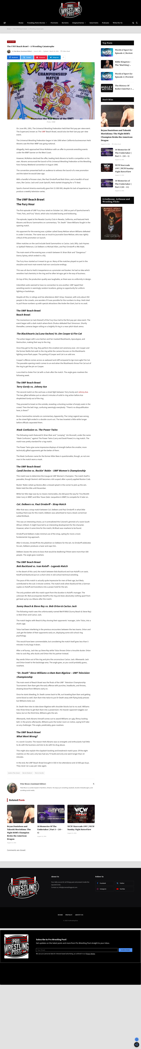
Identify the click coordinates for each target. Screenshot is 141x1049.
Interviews (94, 23)
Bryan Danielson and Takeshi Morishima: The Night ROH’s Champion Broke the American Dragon (19, 832)
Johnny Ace (83, 392)
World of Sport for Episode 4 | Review (124, 51)
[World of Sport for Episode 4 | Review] (107, 52)
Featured (11, 42)
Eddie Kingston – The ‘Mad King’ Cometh (123, 63)
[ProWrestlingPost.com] (70, 10)
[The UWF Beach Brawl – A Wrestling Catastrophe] (51, 90)
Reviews (65, 23)
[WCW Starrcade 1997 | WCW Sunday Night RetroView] (81, 814)
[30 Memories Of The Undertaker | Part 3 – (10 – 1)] (51, 814)
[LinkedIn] (9, 145)
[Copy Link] (9, 162)
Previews (54, 23)
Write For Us (117, 23)
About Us (79, 915)
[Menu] (5, 23)
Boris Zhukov (27, 773)
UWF (43, 131)
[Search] (133, 22)
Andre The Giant (14, 773)
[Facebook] (9, 134)
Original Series (78, 23)
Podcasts (105, 23)
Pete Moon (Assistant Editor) (23, 51)
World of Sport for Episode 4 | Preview (124, 75)
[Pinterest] (9, 151)
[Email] (9, 157)
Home (21, 23)
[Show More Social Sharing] (63, 57)
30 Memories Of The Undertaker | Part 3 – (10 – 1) (49, 829)
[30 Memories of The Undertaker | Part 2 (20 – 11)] (107, 183)
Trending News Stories (36, 23)
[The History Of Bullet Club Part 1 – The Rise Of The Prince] (107, 88)
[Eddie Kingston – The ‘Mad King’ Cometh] (107, 64)
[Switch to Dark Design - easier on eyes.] (136, 23)
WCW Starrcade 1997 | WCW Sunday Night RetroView (81, 828)
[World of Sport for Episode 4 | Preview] (107, 76)
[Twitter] (9, 140)
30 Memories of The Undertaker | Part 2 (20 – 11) (123, 183)
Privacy (68, 915)
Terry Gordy (39, 773)
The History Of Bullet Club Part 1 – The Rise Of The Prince (124, 87)
